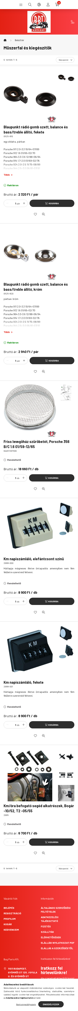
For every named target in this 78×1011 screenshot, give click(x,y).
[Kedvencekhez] (35, 214)
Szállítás (47, 931)
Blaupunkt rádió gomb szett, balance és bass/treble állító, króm (36, 286)
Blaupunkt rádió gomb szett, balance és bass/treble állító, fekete (36, 129)
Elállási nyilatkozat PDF (57, 942)
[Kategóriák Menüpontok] (20, 4)
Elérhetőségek (51, 937)
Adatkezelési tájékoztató (49, 919)
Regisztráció (12, 913)
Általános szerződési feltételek (56, 909)
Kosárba (54, 203)
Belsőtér (19, 40)
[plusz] (24, 203)
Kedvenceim (11, 929)
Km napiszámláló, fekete (24, 682)
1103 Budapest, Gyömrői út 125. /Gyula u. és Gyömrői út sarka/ (22, 974)
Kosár (8, 924)
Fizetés (46, 926)
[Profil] (48, 4)
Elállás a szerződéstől (57, 948)
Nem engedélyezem (26, 1004)
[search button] (30, 4)
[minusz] (7, 203)
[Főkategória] (5, 40)
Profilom (10, 918)
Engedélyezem (51, 1004)
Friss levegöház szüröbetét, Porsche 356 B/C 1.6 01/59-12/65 (36, 444)
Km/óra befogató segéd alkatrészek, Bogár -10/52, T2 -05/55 (39, 808)
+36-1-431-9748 (72, 21)
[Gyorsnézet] (43, 214)
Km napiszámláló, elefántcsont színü (34, 559)
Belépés (9, 907)
